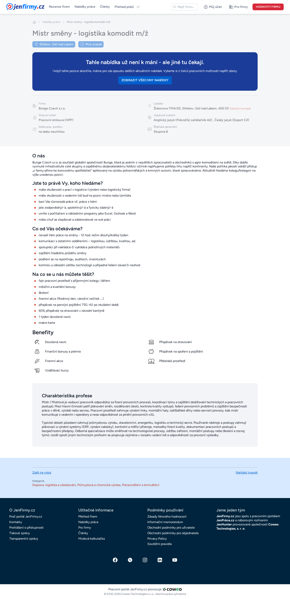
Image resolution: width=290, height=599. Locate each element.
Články (105, 6)
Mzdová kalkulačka (91, 538)
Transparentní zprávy (23, 538)
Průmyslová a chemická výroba (98, 485)
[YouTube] (174, 560)
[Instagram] (145, 560)
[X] (130, 560)
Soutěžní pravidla (159, 544)
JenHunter (224, 524)
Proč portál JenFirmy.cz (25, 516)
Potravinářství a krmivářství (140, 485)
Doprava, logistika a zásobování (54, 485)
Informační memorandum (165, 522)
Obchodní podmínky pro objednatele (173, 533)
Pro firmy (84, 527)
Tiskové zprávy (19, 533)
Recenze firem (59, 6)
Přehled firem (87, 516)
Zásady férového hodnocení (166, 516)
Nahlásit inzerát (247, 472)
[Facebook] (115, 560)
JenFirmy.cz (17, 5)
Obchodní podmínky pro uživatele (171, 527)
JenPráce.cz (225, 520)
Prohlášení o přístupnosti (26, 527)
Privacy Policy (157, 538)
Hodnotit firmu (268, 6)
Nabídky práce (85, 6)
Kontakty (15, 522)
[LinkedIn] (160, 560)
